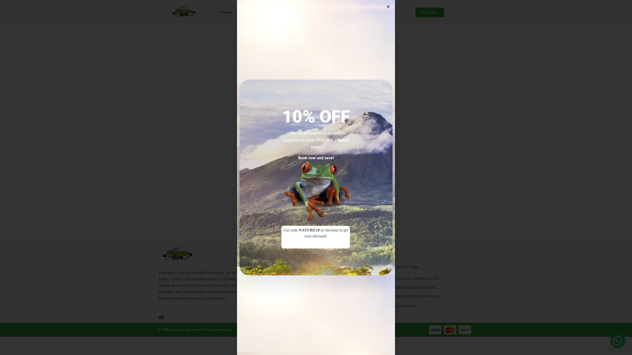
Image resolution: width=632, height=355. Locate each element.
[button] (388, 7)
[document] (316, 177)
